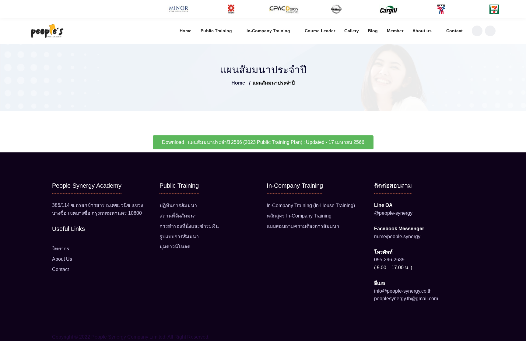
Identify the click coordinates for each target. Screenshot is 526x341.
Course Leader (320, 30)
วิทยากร (60, 248)
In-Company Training (268, 30)
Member (395, 30)
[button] (6, 9)
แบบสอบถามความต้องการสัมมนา (303, 226)
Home (185, 30)
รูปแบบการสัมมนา (179, 236)
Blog (373, 30)
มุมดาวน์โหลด (175, 246)
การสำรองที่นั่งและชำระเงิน (189, 226)
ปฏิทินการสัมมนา (178, 205)
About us (422, 30)
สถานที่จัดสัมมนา (178, 215)
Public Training (216, 30)
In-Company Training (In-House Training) (311, 205)
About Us (62, 259)
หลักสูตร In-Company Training (299, 215)
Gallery (351, 30)
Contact (454, 30)
